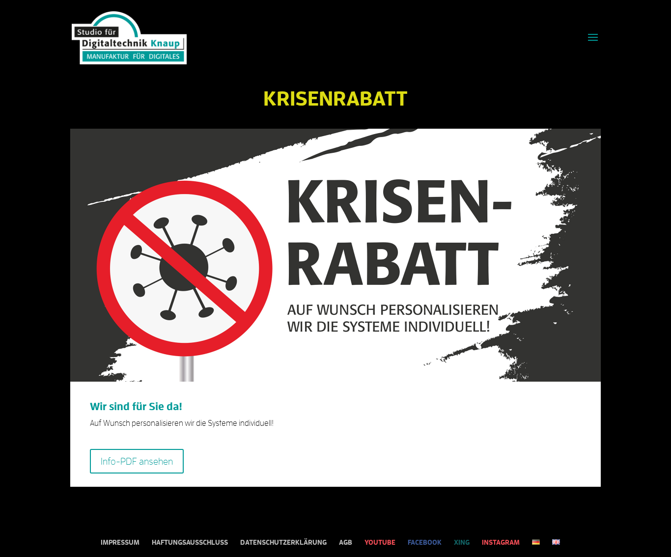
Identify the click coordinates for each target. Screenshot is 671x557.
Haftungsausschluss (190, 542)
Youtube (379, 542)
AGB (345, 542)
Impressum (120, 542)
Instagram (501, 542)
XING (462, 542)
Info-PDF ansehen (137, 461)
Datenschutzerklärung (283, 542)
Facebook (425, 542)
